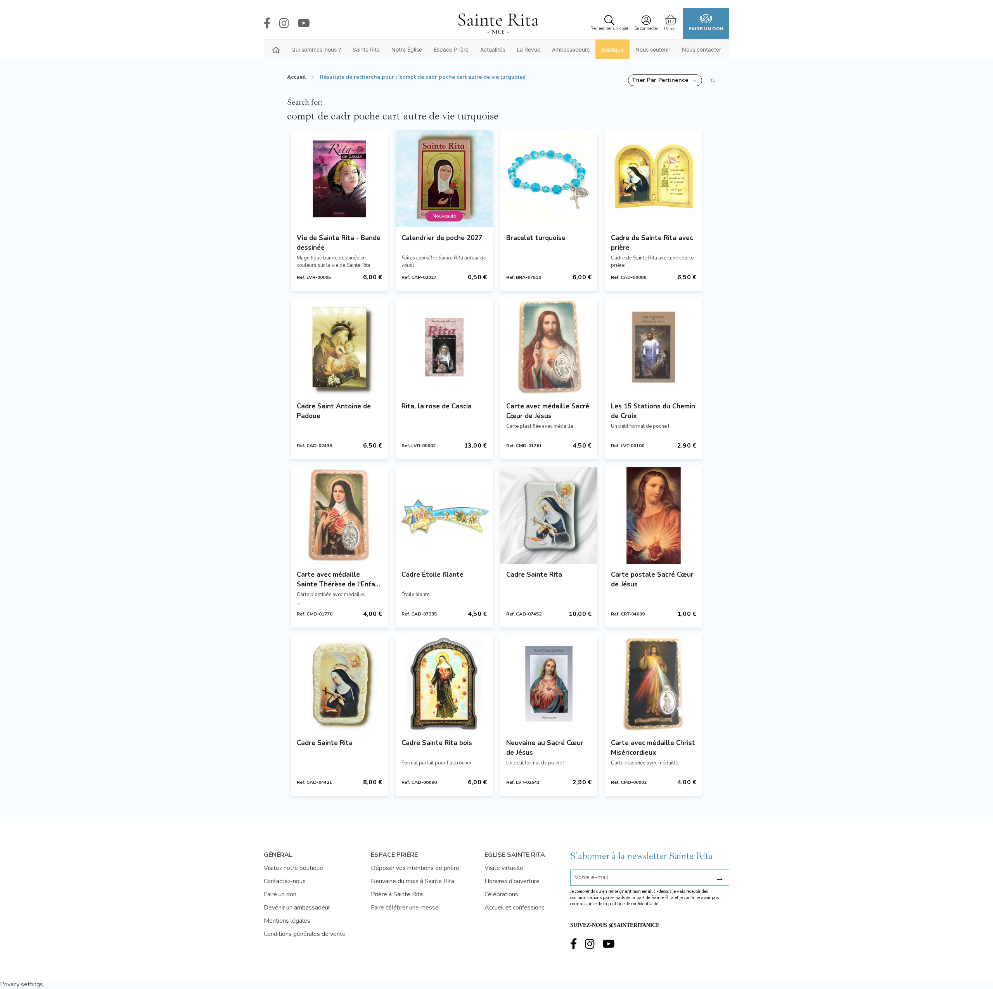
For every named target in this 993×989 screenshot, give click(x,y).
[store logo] (498, 23)
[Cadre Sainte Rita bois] (444, 683)
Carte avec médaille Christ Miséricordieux (653, 747)
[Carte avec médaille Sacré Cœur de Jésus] (548, 347)
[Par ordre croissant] (713, 80)
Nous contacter (701, 49)
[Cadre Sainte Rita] (548, 515)
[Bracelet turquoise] (548, 178)
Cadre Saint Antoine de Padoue (334, 411)
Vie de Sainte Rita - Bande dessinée (339, 242)
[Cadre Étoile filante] (444, 515)
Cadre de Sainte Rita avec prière (652, 242)
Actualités (492, 49)
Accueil (296, 77)
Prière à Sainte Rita (397, 894)
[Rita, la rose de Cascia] (444, 347)
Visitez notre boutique (293, 868)
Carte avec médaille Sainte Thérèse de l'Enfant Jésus (339, 579)
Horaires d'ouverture (512, 881)
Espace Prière (451, 49)
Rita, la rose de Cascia (436, 406)
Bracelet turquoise (536, 237)
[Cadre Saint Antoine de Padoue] (339, 347)
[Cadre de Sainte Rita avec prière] (653, 178)
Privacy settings (21, 984)
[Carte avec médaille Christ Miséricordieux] (653, 683)
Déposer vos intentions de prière (415, 868)
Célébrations (501, 894)
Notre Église (406, 49)
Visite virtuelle (503, 868)
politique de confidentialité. (633, 904)
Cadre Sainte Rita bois (436, 742)
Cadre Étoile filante (432, 574)
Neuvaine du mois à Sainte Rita (412, 881)
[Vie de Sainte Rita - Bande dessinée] (339, 178)
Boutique (612, 49)
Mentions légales (287, 920)
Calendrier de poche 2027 (441, 237)
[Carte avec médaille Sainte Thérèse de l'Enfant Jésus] (339, 515)
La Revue (528, 49)
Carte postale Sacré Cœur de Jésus (652, 579)
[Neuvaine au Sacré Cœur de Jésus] (548, 683)
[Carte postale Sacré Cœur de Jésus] (653, 515)
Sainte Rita (366, 49)
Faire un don (706, 29)
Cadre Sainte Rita (534, 574)
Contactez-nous (285, 881)
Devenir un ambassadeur (297, 907)
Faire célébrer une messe (405, 907)
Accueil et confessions (514, 907)
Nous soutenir (652, 49)
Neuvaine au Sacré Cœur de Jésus (544, 747)
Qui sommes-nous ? (316, 49)
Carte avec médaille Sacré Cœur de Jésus (547, 411)
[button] (665, 80)
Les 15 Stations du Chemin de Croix (653, 411)
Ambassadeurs (571, 49)
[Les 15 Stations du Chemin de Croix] (653, 347)
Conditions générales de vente (305, 934)
